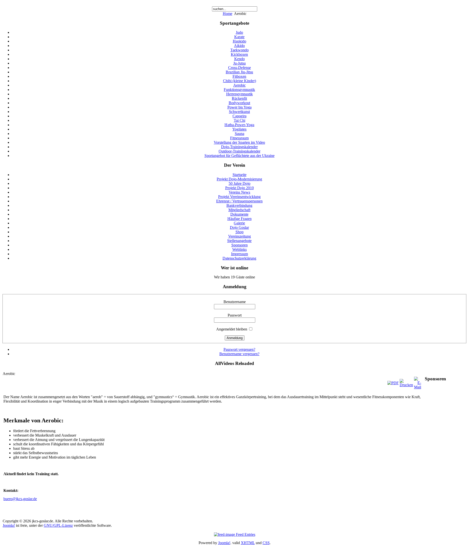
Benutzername (235, 302)
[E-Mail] (417, 387)
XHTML (248, 543)
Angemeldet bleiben (231, 329)
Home (227, 13)
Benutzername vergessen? (239, 354)
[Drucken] (406, 385)
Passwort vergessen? (239, 349)
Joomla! (9, 525)
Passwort (235, 315)
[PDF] (393, 383)
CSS (266, 543)
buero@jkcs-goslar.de (20, 499)
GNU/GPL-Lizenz (58, 525)
